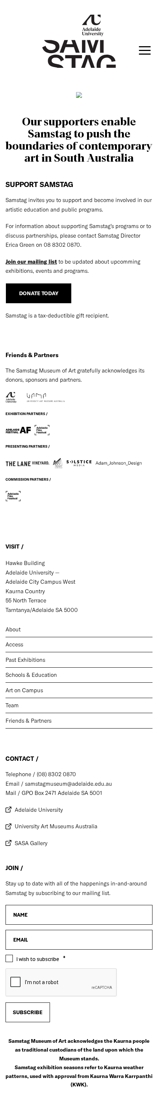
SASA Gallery (31, 843)
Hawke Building (25, 563)
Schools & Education (31, 674)
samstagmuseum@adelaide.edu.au (68, 783)
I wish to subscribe (38, 959)
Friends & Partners (28, 720)
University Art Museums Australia (56, 826)
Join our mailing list (31, 261)
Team (12, 705)
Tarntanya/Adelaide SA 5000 (42, 609)
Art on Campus (24, 690)
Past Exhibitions (25, 659)
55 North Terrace (26, 600)
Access (14, 644)
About (13, 629)
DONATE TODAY (38, 293)
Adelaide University (39, 809)
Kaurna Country (25, 591)
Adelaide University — (33, 572)
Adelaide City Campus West (40, 581)
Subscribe (28, 1012)
